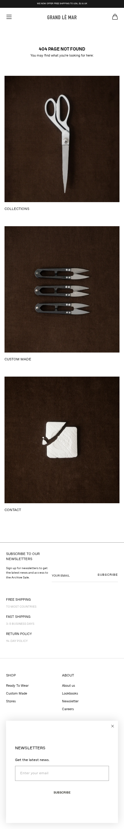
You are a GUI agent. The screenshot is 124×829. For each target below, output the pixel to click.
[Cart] (115, 17)
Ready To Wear (17, 686)
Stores (11, 701)
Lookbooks (70, 693)
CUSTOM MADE (18, 359)
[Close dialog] (113, 726)
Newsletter (70, 701)
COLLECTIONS (17, 209)
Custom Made (16, 693)
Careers (68, 709)
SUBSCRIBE (108, 574)
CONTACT (13, 510)
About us (68, 686)
